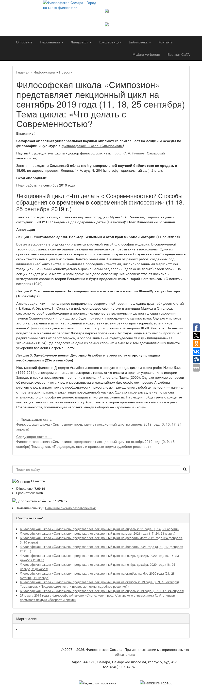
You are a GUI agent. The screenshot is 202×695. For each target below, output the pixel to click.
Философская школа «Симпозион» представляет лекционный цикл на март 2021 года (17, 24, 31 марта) (97, 533)
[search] (185, 469)
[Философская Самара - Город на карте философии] (70, 13)
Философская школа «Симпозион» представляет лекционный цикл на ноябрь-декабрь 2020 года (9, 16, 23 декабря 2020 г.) (99, 557)
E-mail (143, 666)
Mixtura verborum (146, 54)
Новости (65, 72)
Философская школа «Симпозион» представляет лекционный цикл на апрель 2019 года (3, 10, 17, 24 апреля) (102, 591)
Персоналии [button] (50, 41)
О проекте (24, 41)
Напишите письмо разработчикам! (70, 508)
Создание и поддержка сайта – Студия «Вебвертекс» (125, 674)
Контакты (165, 41)
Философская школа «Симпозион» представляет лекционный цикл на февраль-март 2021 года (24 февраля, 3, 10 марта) (101, 540)
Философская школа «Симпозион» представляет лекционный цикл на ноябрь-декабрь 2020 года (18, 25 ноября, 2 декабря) (97, 566)
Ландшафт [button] (80, 41)
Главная (23, 72)
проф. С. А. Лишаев (129, 152)
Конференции (110, 41)
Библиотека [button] (139, 41)
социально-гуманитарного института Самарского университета (145, 17)
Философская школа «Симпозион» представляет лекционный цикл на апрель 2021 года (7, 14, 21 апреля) (99, 529)
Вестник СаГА (179, 54)
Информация (44, 72)
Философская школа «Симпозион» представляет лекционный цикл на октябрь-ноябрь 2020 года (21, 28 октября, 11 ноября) (97, 575)
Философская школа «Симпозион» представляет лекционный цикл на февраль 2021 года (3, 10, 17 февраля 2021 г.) (101, 549)
